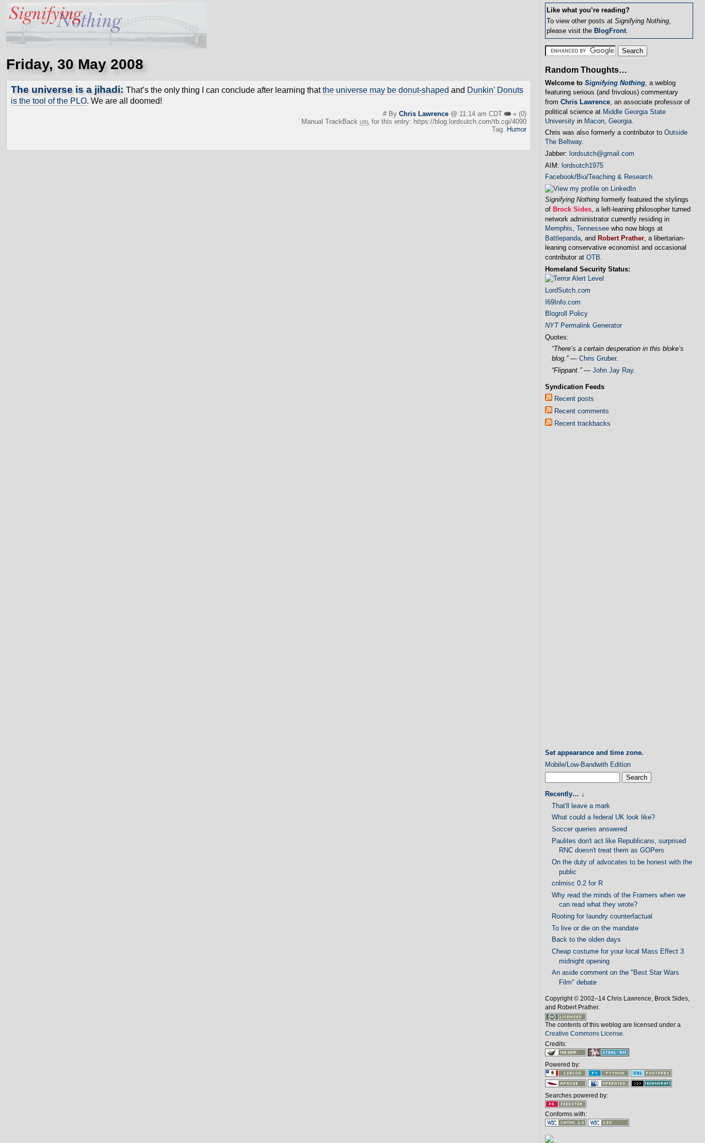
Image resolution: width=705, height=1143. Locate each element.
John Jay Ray (612, 370)
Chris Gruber (597, 358)
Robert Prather (621, 238)
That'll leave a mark (581, 806)
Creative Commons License (584, 1033)
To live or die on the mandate (595, 928)
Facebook (559, 177)
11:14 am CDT (481, 114)
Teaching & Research (620, 177)
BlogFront (610, 31)
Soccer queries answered (589, 829)
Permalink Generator (583, 325)
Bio (581, 177)
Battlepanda (563, 238)
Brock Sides (572, 209)
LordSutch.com (567, 290)
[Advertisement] (586, 590)
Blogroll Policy (566, 313)
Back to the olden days (586, 939)
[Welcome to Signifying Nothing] (106, 46)
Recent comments (580, 411)
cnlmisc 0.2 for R (577, 883)
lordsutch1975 (582, 165)
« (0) (519, 114)
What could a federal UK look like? (603, 817)
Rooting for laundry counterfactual (602, 916)
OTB (593, 257)
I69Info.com (563, 302)
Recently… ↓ (565, 794)
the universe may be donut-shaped (386, 90)
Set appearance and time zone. (594, 752)
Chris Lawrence (423, 114)
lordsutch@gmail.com (601, 153)
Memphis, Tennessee (577, 228)
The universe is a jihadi (65, 89)
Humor (516, 129)
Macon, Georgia (608, 121)
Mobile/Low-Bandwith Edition (588, 764)
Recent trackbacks (581, 423)
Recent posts (573, 399)
